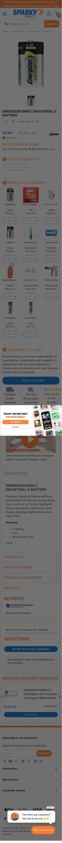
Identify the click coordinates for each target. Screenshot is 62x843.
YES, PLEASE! (15, 422)
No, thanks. (15, 427)
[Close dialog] (61, 406)
